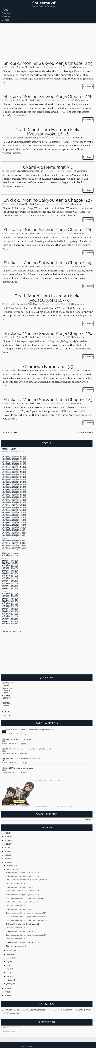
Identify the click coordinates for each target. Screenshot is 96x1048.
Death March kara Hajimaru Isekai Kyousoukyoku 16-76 (48, 131)
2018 (6, 862)
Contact (52, 1046)
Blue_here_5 (10, 749)
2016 (6, 992)
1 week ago (23, 753)
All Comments (10, 1031)
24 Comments (77, 337)
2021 (6, 851)
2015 (6, 995)
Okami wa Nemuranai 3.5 (48, 366)
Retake (55, 1010)
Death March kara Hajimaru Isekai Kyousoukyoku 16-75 (48, 298)
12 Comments (83, 370)
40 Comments (79, 233)
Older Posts (85, 432)
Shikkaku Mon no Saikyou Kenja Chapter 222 (22, 924)
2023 (6, 844)
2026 (6, 833)
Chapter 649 (6, 704)
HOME (5, 9)
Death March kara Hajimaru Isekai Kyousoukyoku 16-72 (26, 920)
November (10, 869)
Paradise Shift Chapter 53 (10, 734)
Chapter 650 (6, 705)
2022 (6, 848)
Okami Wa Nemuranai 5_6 (10, 753)
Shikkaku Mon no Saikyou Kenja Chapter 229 (48, 63)
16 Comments (75, 204)
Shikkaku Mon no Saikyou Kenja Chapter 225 (48, 262)
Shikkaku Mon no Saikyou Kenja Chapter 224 (48, 333)
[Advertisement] (48, 42)
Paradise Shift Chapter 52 (10, 763)
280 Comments (76, 304)
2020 (6, 855)
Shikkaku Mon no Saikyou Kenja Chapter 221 (22, 931)
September (10, 954)
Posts (7, 1028)
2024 (6, 840)
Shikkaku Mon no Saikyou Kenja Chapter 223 (48, 399)
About (45, 1046)
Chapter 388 (6, 699)
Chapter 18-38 (7, 690)
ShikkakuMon (23, 67)
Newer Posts (11, 432)
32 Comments (81, 100)
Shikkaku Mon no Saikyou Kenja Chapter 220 (22, 942)
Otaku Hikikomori (13, 729)
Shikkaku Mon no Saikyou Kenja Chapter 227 (48, 200)
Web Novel (35, 67)
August (9, 958)
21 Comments (81, 266)
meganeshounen (12, 758)
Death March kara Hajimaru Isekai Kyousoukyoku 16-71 (26, 935)
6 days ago (23, 734)
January (9, 984)
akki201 (9, 739)
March (9, 976)
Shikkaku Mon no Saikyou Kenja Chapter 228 (48, 96)
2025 (6, 837)
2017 (6, 988)
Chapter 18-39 (7, 692)
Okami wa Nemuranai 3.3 (15, 938)
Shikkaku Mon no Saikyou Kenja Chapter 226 (48, 229)
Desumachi (22, 137)
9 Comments (81, 171)
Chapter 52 (6, 685)
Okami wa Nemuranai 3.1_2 (16, 946)
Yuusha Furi (14, 1013)
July (8, 961)
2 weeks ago (24, 772)
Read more (88, 86)
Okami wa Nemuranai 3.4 (15, 927)
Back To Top (5, 1044)
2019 (6, 859)
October (9, 950)
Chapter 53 (6, 684)
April (8, 973)
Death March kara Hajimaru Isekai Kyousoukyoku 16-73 (26, 916)
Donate (5, 19)
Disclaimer (72, 1046)
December (10, 865)
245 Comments (76, 137)
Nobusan (21, 1010)
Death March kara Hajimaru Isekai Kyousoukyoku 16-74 (26, 913)
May (8, 969)
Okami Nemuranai (25, 171)
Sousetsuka (43, 2)
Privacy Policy (61, 1046)
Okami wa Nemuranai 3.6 (48, 167)
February (10, 980)
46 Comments (79, 67)
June (8, 965)
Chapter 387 (6, 697)
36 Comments (75, 403)
